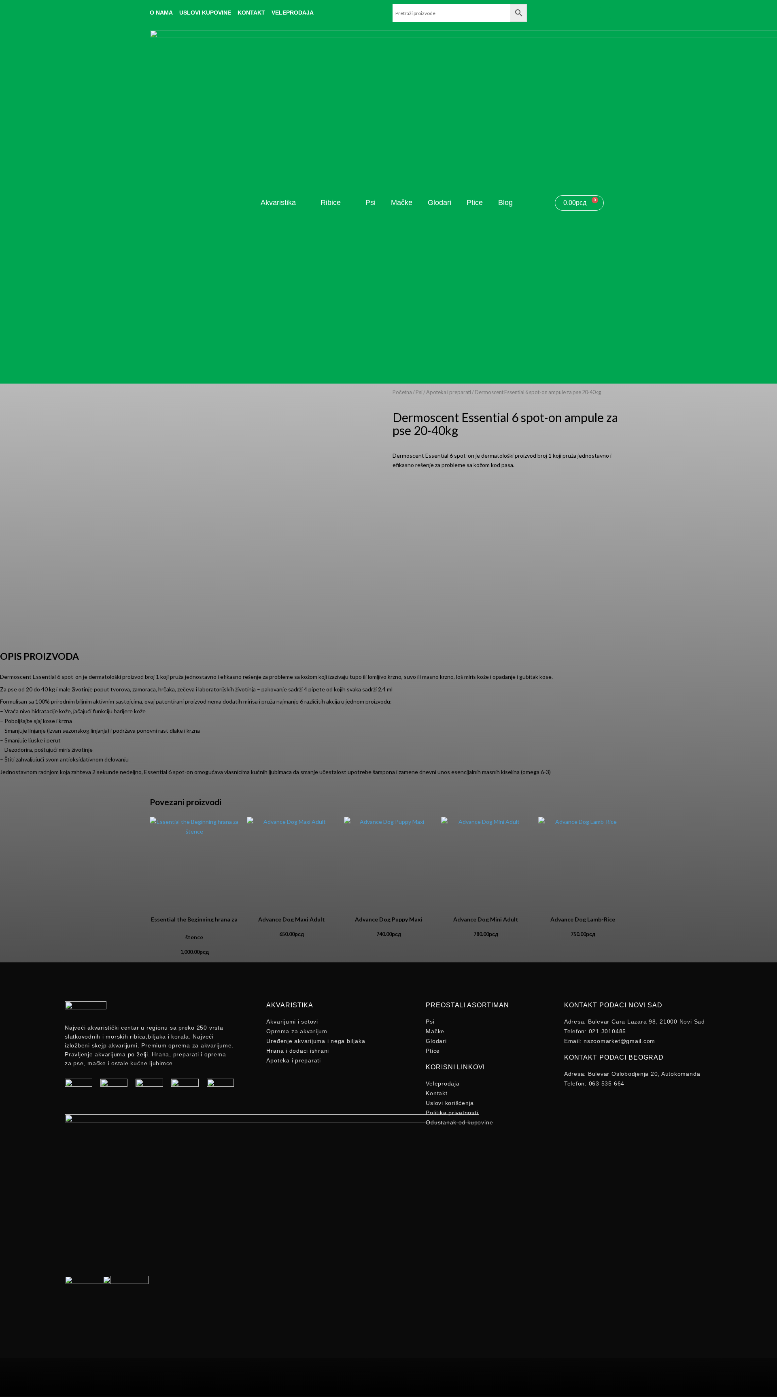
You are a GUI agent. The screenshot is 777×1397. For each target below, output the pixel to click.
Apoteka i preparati (448, 392)
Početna (402, 392)
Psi (419, 392)
